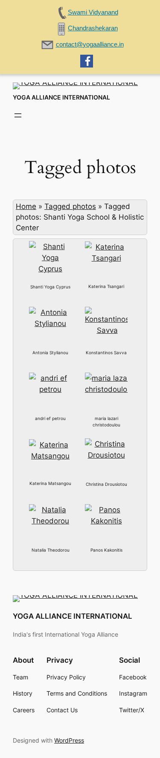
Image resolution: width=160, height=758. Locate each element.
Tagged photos (70, 206)
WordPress (69, 740)
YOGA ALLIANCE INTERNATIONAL (61, 97)
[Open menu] (18, 115)
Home (26, 206)
